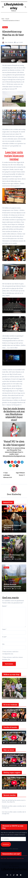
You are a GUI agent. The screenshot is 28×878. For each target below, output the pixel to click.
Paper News (23, 864)
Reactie (4, 606)
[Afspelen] (4, 720)
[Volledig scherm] (24, 720)
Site (3, 644)
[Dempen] (21, 720)
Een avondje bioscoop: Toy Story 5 (13, 526)
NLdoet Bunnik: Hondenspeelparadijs (12, 585)
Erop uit (5, 27)
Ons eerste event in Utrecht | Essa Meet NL (14, 801)
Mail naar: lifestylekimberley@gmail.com (12, 858)
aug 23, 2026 (17, 529)
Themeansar (15, 866)
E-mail (4, 637)
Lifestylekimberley (13, 6)
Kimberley (11, 42)
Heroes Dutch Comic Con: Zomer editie (14, 556)
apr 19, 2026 (17, 588)
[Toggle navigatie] (3, 7)
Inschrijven (6, 844)
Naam (4, 629)
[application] (14, 715)
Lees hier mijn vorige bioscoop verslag (14, 155)
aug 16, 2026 (17, 559)
